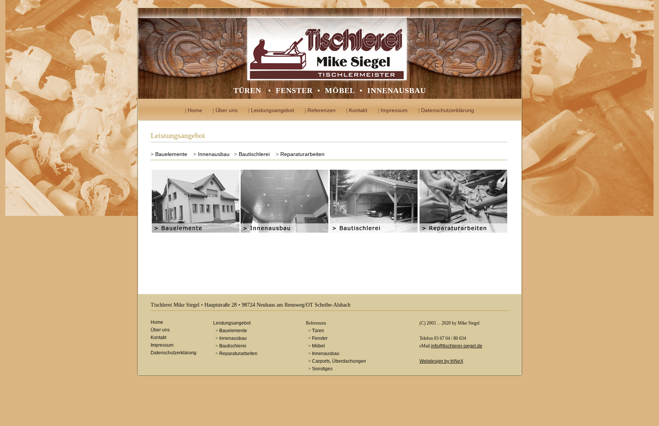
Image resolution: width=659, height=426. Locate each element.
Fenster (320, 338)
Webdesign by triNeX (441, 361)
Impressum (394, 110)
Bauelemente (171, 154)
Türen (318, 330)
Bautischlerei (254, 154)
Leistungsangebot (272, 110)
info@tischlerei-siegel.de (456, 346)
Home (195, 110)
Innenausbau (214, 154)
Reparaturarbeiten (302, 154)
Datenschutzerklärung (447, 110)
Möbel (318, 346)
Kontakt (358, 110)
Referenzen (321, 110)
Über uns (226, 110)
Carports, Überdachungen (339, 361)
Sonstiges (322, 368)
